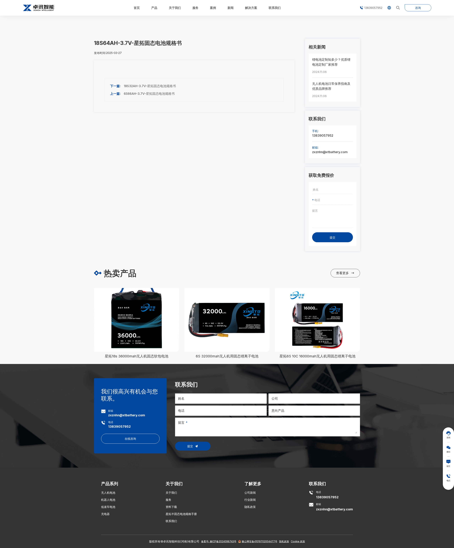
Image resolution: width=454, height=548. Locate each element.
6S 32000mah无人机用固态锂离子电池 (227, 356)
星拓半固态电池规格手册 (181, 514)
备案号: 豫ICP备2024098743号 (218, 541)
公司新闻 (250, 492)
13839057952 (371, 8)
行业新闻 (250, 500)
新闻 (231, 8)
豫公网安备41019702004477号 (259, 541)
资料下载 (171, 507)
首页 (137, 8)
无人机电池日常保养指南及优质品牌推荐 (331, 86)
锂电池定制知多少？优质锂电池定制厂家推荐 (331, 62)
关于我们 (175, 8)
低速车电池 (108, 507)
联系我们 (275, 8)
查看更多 (345, 273)
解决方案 (251, 8)
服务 (195, 8)
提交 (332, 237)
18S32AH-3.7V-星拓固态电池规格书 (150, 86)
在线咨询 (130, 438)
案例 (213, 8)
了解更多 (252, 483)
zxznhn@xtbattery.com (330, 152)
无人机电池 (108, 492)
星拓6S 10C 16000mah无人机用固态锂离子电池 (317, 356)
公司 (275, 398)
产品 (154, 8)
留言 (181, 422)
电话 (181, 410)
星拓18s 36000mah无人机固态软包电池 (136, 356)
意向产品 (278, 410)
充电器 (105, 514)
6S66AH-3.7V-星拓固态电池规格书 (149, 93)
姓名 (181, 398)
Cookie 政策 (298, 541)
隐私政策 (250, 507)
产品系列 (109, 483)
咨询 (418, 8)
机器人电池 (108, 500)
